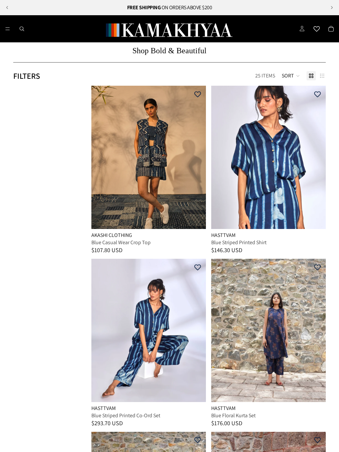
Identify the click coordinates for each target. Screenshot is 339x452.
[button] (291, 75)
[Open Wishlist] (316, 29)
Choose (201, 218)
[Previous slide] (7, 7)
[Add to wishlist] (197, 94)
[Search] (22, 29)
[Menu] (7, 28)
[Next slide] (331, 7)
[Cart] (331, 29)
